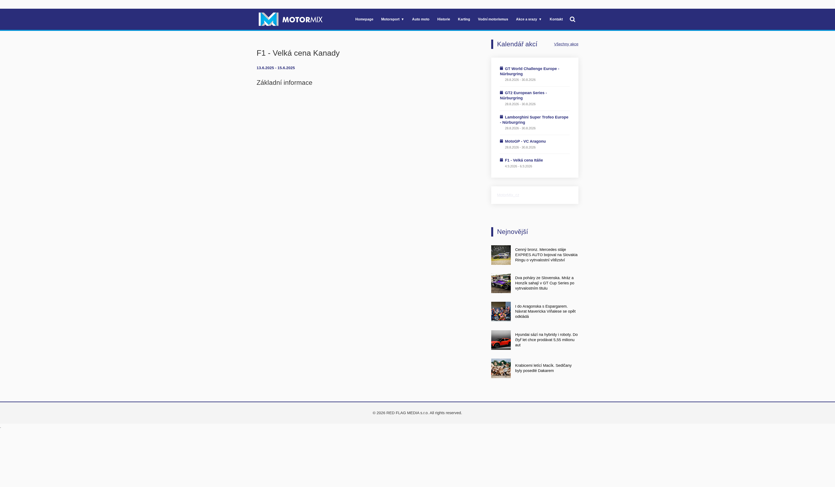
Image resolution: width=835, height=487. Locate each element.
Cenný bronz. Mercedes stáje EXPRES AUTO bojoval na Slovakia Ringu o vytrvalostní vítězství (546, 254)
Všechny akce (566, 44)
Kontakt (556, 19)
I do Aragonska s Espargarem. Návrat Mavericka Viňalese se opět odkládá (545, 311)
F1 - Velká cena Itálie (524, 160)
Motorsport (390, 19)
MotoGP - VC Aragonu (525, 141)
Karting (464, 19)
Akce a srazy (526, 19)
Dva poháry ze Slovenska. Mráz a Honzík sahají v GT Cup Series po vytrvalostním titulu (544, 283)
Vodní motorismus (493, 19)
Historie (443, 19)
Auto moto (420, 19)
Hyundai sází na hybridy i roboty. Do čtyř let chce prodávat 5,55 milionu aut (546, 339)
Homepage (364, 19)
